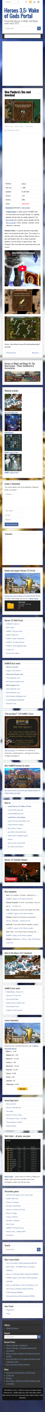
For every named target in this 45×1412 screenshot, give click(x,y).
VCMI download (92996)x (14, 1292)
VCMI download (9, 432)
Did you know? (11, 1104)
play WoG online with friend (17, 832)
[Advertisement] (22, 63)
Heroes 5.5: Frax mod (13, 995)
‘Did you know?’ (10, 750)
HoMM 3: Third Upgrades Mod (16, 646)
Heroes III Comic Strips (14, 1115)
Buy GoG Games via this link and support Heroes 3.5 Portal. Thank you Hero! (22, 791)
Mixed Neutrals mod (13, 692)
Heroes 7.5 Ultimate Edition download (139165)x (22, 1274)
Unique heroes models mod (15, 1003)
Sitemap (9, 1378)
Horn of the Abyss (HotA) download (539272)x (21, 1263)
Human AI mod (11, 703)
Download (9, 208)
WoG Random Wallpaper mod (16, 696)
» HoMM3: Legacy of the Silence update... (20, 913)
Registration (10, 1310)
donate (10, 839)
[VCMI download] (22, 423)
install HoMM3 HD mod (15, 814)
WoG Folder (26, 208)
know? (13, 223)
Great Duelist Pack (12, 1006)
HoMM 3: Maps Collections (15, 638)
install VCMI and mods (15, 810)
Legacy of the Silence (13, 670)
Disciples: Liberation (13, 1220)
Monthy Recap (11, 1126)
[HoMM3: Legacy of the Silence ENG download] (22, 463)
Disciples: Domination (13, 1206)
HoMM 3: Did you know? (14, 631)
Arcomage (9, 1111)
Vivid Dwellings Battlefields (15, 700)
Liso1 (11, 126)
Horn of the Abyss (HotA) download (18, 1364)
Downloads (10, 130)
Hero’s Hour (10, 1224)
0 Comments (29, 126)
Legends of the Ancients (14, 1010)
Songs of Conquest (12, 1202)
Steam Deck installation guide (18, 836)
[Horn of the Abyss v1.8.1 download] (22, 978)
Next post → (36, 353)
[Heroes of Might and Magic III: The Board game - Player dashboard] (22, 381)
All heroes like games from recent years (19, 1195)
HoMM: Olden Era (12, 635)
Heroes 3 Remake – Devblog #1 (16, 1345)
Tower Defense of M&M (14, 1122)
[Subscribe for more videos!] (22, 882)
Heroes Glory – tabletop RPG (16, 1231)
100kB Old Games (12, 1328)
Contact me (10, 649)
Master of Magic (11, 1213)
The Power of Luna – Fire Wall (16, 1118)
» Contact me (16, 906)
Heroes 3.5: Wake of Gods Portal (21, 13)
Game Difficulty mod (13, 689)
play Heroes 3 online (14, 828)
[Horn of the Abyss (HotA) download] (22, 403)
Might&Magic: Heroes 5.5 (14, 992)
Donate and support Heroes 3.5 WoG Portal (20, 1373)
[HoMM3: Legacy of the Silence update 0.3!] (22, 443)
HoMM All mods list (12, 624)
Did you (8, 223)
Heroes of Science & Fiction (15, 1209)
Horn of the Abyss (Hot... (12, 412)
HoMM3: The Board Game (15, 1228)
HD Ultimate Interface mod (15, 681)
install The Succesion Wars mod (19, 821)
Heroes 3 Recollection (13, 1107)
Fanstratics (10, 1235)
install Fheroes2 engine (15, 825)
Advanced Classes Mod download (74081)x (20, 1296)
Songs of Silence (12, 1217)
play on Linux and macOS (16, 843)
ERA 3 (17, 130)
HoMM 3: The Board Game (15, 642)
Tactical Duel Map (12, 999)
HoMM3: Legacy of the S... (12, 453)
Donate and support (12, 653)
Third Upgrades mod (13, 678)
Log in (8, 1313)
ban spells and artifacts (15, 847)
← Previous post (10, 353)
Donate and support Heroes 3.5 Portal (17, 596)
